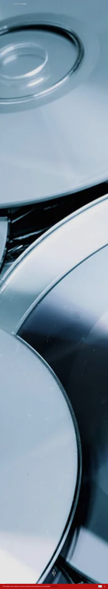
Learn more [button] (54, 586)
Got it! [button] (100, 586)
